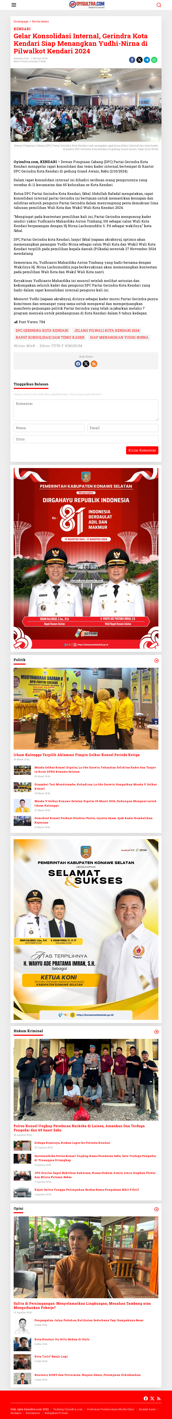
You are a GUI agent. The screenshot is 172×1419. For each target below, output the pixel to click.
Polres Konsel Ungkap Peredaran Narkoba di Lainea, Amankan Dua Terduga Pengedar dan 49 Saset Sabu (79, 1128)
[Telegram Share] (147, 60)
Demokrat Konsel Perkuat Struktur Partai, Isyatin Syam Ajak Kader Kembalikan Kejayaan (93, 820)
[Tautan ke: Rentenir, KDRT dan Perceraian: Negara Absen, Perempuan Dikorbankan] (22, 1378)
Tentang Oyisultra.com (68, 1409)
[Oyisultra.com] (87, 4)
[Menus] (13, 5)
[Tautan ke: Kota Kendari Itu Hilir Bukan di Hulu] (22, 1344)
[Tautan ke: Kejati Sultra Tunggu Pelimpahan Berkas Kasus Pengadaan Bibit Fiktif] (22, 1192)
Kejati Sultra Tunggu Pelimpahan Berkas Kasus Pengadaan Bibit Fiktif (86, 1189)
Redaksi (15, 1413)
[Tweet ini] (139, 60)
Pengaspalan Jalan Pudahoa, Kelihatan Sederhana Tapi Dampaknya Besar (88, 1320)
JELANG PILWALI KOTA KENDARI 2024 (106, 330)
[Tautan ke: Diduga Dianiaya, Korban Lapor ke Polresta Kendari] (22, 1145)
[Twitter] (86, 363)
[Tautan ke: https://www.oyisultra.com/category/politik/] (156, 660)
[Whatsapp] (154, 60)
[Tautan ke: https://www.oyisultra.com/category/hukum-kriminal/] (156, 1031)
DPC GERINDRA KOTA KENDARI (42, 330)
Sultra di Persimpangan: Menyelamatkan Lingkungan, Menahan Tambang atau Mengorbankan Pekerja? (82, 1305)
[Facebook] (78, 363)
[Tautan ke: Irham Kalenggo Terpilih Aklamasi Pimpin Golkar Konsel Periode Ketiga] (86, 709)
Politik (42, 61)
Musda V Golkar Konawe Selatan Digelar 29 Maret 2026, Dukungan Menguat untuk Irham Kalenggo (95, 803)
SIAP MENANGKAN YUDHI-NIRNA (119, 337)
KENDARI (22, 29)
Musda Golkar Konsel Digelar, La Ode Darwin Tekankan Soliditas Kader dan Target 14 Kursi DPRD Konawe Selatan (95, 769)
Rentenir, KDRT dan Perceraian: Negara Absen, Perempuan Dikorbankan (87, 1375)
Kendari (33, 61)
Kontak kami (147, 1409)
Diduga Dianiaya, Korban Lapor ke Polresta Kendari (72, 1143)
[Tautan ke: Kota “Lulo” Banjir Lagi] (22, 1361)
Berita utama (21, 61)
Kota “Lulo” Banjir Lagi (51, 1356)
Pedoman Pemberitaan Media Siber (110, 1409)
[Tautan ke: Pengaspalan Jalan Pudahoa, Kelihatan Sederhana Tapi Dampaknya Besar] (22, 1325)
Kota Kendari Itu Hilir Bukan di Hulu (62, 1339)
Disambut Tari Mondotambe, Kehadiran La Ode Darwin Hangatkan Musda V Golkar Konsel (95, 786)
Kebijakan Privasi (56, 1413)
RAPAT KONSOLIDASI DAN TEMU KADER (50, 337)
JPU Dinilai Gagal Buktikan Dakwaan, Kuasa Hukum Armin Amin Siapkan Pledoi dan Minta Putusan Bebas (95, 1175)
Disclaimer (33, 1413)
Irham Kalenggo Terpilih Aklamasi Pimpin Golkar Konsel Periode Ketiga (77, 755)
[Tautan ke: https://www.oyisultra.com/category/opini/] (156, 1209)
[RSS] (94, 363)
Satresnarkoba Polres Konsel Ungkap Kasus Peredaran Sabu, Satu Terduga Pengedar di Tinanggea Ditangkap (95, 1158)
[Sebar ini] (132, 60)
